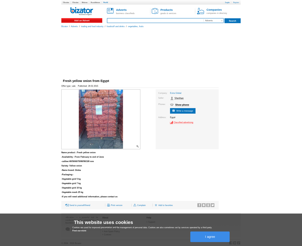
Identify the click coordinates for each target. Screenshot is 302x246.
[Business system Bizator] (81, 11)
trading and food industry (92, 26)
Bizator (64, 26)
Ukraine (66, 2)
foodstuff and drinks (116, 26)
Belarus (84, 2)
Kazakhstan (95, 2)
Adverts (74, 26)
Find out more (79, 230)
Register (236, 2)
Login (227, 2)
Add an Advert (81, 20)
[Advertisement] (151, 51)
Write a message (184, 111)
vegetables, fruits (136, 26)
